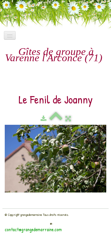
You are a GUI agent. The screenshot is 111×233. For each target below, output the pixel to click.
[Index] (56, 118)
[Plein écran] (68, 118)
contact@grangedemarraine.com (33, 229)
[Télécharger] (43, 118)
